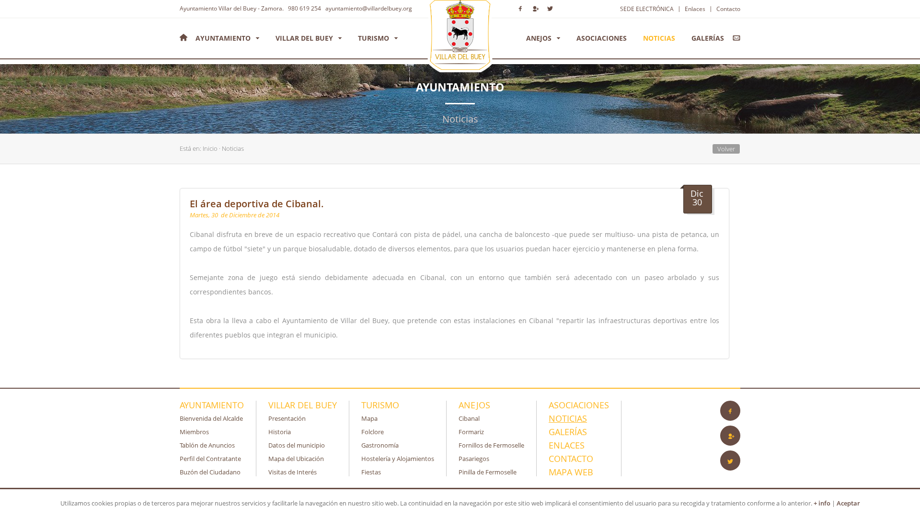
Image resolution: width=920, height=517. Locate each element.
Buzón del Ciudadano (210, 472)
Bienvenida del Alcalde (211, 418)
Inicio (210, 148)
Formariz (471, 431)
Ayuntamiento (223, 38)
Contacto (728, 9)
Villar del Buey (304, 38)
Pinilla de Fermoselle (488, 472)
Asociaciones (601, 38)
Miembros (194, 431)
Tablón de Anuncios (207, 445)
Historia (279, 431)
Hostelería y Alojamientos (397, 458)
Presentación (287, 418)
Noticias (659, 38)
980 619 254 (303, 8)
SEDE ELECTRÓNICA (647, 9)
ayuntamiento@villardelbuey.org (367, 8)
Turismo (373, 38)
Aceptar (848, 503)
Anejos (539, 38)
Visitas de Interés (292, 472)
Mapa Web (571, 472)
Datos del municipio (296, 445)
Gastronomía (380, 445)
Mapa (369, 418)
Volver (726, 149)
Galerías (707, 38)
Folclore (372, 431)
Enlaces (695, 9)
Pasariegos (474, 458)
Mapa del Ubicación (296, 458)
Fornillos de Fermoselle (491, 445)
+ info (822, 503)
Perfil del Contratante (210, 458)
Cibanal (469, 418)
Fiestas (371, 472)
